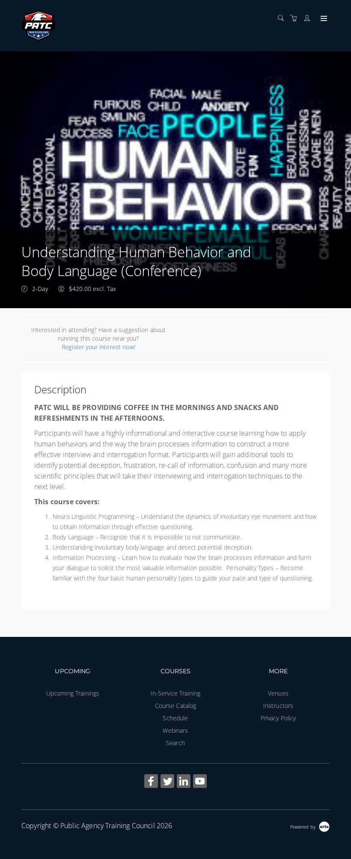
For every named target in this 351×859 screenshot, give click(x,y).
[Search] (283, 18)
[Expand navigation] (323, 18)
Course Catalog (175, 705)
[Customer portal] (309, 18)
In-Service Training (176, 693)
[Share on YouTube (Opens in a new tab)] (200, 782)
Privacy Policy (278, 718)
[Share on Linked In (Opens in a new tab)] (183, 782)
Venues (278, 693)
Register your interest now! (98, 347)
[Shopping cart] (295, 18)
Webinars (175, 730)
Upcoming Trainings (73, 693)
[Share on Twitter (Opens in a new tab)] (167, 782)
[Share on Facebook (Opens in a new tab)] (151, 782)
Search (175, 743)
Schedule (175, 718)
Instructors (278, 705)
